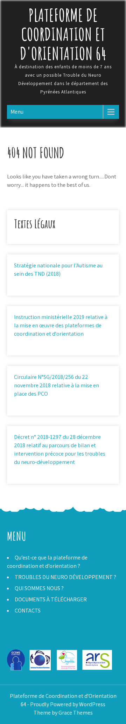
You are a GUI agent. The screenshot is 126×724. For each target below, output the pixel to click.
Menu (16, 111)
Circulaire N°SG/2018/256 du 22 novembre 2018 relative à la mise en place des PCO (56, 385)
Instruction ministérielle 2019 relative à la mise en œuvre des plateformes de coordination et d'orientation (60, 325)
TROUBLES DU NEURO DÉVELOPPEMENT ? (65, 577)
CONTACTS (28, 610)
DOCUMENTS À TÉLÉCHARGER (51, 599)
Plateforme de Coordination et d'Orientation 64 (63, 34)
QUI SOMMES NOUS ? (39, 588)
